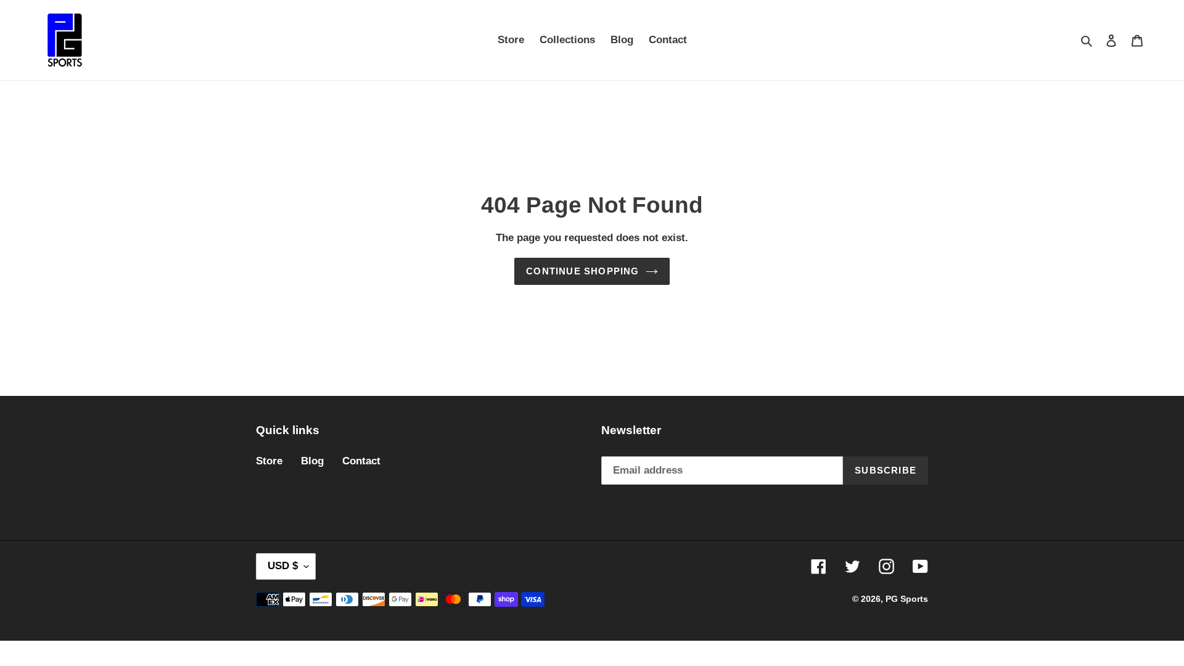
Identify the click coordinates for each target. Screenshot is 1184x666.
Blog (312, 461)
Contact (361, 461)
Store (269, 461)
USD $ (283, 566)
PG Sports (907, 599)
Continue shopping (582, 271)
